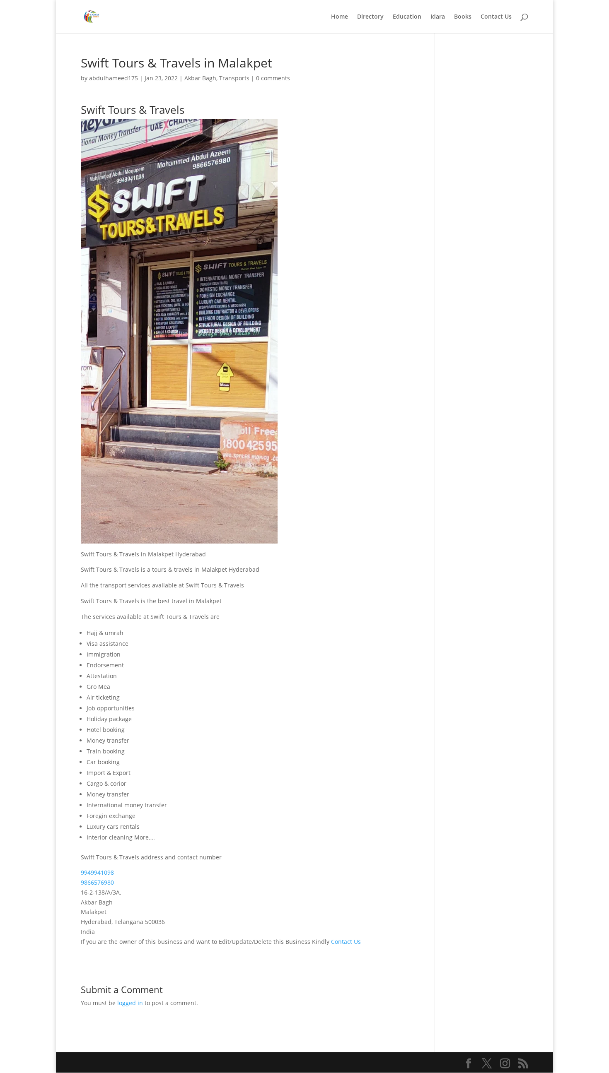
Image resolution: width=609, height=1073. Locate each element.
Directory (370, 17)
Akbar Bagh (200, 78)
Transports (234, 78)
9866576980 (97, 882)
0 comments (273, 78)
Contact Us (496, 17)
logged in (130, 1003)
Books (462, 17)
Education (407, 17)
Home (339, 17)
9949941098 (97, 872)
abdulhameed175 (113, 78)
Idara (437, 17)
